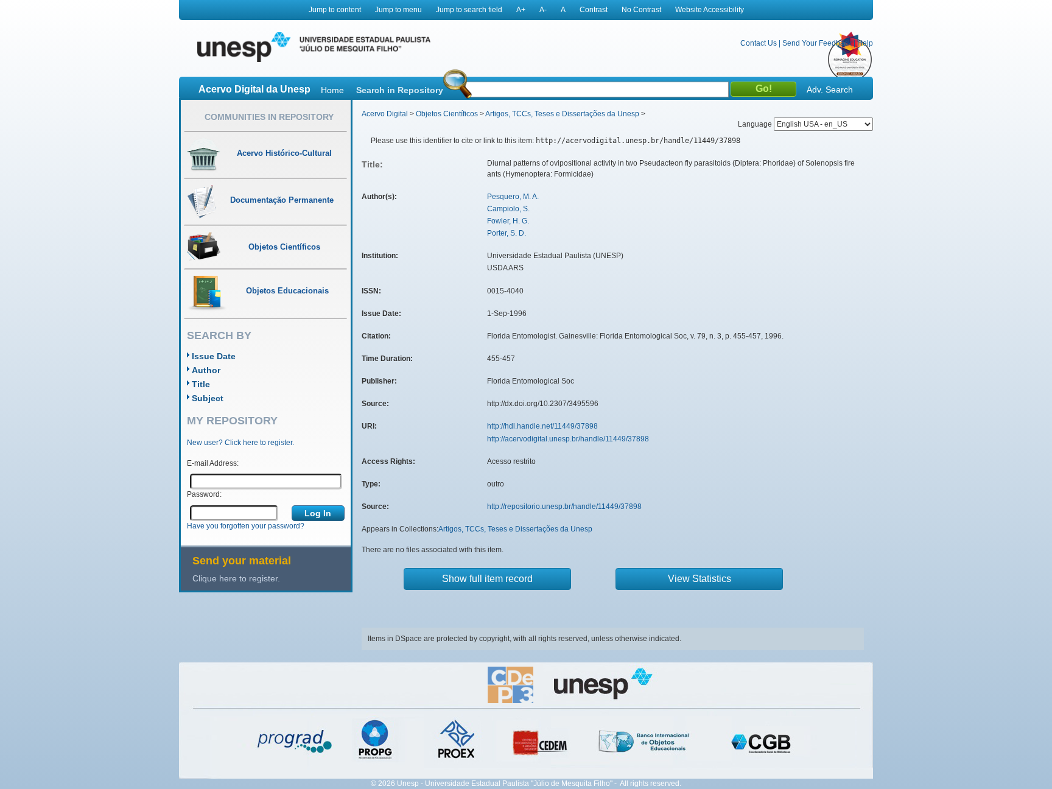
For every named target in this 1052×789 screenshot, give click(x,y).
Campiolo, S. (508, 209)
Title (201, 384)
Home (332, 90)
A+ (520, 9)
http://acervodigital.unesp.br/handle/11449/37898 (568, 439)
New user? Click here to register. (240, 442)
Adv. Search (830, 89)
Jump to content (335, 9)
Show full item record (487, 578)
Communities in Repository (269, 117)
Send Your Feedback (817, 43)
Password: (204, 494)
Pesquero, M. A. (513, 196)
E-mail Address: (213, 463)
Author (206, 370)
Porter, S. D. (506, 233)
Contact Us (758, 43)
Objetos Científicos (447, 114)
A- (543, 9)
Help (865, 43)
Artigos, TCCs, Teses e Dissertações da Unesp (562, 114)
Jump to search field (469, 9)
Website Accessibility (709, 9)
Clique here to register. (236, 578)
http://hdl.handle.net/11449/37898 (542, 426)
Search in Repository (399, 90)
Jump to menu (398, 9)
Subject (207, 398)
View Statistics (699, 578)
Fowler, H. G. (508, 221)
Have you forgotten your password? (245, 526)
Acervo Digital (385, 114)
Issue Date (214, 356)
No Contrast (641, 9)
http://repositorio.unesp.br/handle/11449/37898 (564, 506)
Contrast (594, 9)
